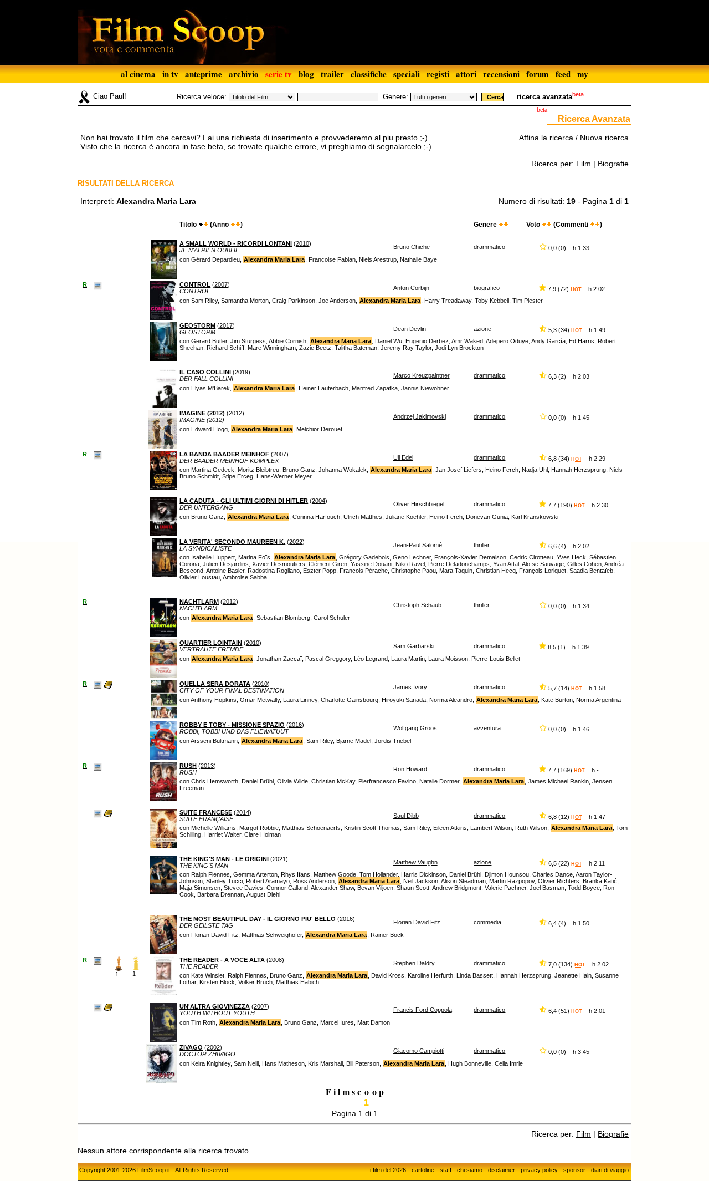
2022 (295, 541)
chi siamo (469, 1170)
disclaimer (501, 1170)
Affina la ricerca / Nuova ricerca (574, 137)
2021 (279, 859)
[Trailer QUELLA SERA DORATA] (97, 684)
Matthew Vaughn (415, 862)
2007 (221, 284)
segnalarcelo (399, 146)
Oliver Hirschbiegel (418, 504)
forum (537, 74)
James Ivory (410, 687)
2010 (302, 243)
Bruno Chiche (411, 246)
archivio (244, 74)
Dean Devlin (409, 328)
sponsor (574, 1170)
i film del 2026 (388, 1170)
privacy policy (539, 1170)
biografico (487, 287)
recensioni (501, 74)
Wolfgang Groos (415, 728)
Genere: (395, 97)
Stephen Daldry (414, 963)
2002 (213, 1047)
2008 (275, 959)
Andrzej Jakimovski (419, 416)
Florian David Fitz (416, 922)
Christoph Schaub (417, 605)
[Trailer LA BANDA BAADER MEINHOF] (97, 454)
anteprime (203, 74)
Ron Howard (410, 769)
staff (445, 1170)
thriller (482, 545)
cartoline (423, 1170)
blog (306, 74)
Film (583, 163)
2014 (242, 812)
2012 (235, 413)
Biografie (613, 163)
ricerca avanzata (544, 97)
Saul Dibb (406, 815)
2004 (318, 500)
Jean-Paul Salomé (417, 545)
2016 (295, 724)
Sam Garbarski (413, 646)
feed (563, 74)
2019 (241, 372)
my (582, 74)
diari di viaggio (610, 1170)
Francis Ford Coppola (422, 1009)
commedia (487, 922)
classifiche (369, 74)
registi (438, 74)
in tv (170, 74)
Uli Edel (403, 457)
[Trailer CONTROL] (97, 285)
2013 (207, 765)
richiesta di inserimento (272, 137)
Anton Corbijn (411, 287)
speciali (406, 74)
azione (482, 328)
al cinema (138, 74)
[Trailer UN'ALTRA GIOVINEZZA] (97, 1007)
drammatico (489, 246)
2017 (226, 325)
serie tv (278, 74)
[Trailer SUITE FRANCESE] (97, 813)
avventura (487, 728)
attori (466, 74)
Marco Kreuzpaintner (421, 375)
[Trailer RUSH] (97, 766)
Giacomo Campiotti (418, 1050)
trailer (332, 74)
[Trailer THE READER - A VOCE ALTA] (97, 960)
